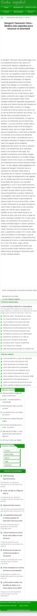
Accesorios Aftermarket (8, 602)
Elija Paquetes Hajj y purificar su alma (12, 407)
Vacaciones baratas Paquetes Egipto (12, 420)
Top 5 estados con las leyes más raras (16, 322)
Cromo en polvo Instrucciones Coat (15, 361)
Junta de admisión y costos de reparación (17, 358)
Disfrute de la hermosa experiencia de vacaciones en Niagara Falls (16, 331)
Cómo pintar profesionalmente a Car (16, 373)
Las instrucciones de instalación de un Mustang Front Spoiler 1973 (16, 370)
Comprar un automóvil (30, 7)
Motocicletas (18, 12)
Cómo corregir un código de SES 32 (13, 492)
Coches (6, 12)
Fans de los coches (24, 602)
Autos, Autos (23, 605)
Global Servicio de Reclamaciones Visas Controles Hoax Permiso (17, 328)
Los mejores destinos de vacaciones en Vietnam (17, 319)
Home (6, 7)
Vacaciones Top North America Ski (15, 340)
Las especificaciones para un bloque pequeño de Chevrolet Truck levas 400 (12, 518)
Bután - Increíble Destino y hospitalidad (11, 401)
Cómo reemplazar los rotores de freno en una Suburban (13, 569)
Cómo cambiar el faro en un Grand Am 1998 (18, 376)
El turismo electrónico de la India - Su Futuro (12, 426)
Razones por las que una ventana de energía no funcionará (12, 553)
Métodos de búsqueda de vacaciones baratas (16, 325)
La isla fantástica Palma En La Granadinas (16, 306)
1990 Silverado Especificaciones (9, 477)
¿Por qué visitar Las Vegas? (12, 440)
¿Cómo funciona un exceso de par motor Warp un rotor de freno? (12, 535)
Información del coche (14, 18)
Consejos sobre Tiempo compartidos (16, 343)
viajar (6, 461)
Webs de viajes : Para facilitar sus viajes (17, 316)
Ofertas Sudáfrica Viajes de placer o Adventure (12, 394)
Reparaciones (18, 7)
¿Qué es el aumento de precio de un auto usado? (17, 382)
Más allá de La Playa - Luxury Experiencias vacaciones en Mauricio (12, 433)
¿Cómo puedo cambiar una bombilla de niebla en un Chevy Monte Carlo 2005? (12, 585)
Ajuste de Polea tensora (11, 505)
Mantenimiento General (8, 605)
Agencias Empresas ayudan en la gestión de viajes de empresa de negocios (18, 349)
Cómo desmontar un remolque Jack (15, 364)
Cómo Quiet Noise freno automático (15, 367)
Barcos (30, 12)
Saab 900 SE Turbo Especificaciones (16, 379)
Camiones (8, 465)
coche (27, 18)
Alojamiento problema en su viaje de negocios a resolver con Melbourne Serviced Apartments (16, 337)
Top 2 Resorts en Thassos (12, 346)
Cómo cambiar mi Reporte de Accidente (17, 385)
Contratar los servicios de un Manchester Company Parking (17, 334)
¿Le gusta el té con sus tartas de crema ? (12, 413)
